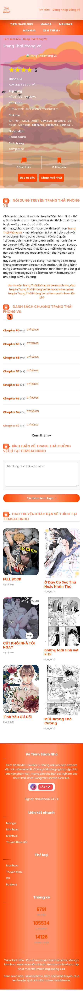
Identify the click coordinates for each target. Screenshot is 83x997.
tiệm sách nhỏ (21, 24)
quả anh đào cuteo (40, 980)
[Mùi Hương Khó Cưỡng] (62, 690)
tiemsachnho (34, 976)
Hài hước (38, 125)
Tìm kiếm (44, 9)
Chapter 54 (14, 412)
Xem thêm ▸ (51, 30)
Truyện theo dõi (16, 842)
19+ (11, 121)
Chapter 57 (14, 371)
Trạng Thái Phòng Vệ (35, 39)
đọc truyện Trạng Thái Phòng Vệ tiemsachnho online (42, 287)
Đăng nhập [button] (60, 10)
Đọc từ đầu (27, 178)
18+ (8, 878)
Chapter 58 (14, 358)
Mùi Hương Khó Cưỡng (58, 721)
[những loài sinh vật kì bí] (62, 621)
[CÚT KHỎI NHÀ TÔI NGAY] (21, 618)
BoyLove (46, 121)
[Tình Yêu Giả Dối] (21, 688)
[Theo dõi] (59, 160)
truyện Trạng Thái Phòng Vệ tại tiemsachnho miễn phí (41, 295)
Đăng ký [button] (74, 10)
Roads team (17, 137)
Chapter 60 (14, 330)
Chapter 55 (14, 398)
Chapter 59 (14, 344)
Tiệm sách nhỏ (12, 39)
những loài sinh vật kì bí (61, 652)
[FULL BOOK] (21, 551)
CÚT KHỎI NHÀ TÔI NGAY (19, 645)
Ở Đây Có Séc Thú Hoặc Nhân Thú (60, 584)
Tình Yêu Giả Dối (17, 716)
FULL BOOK (12, 579)
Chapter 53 (14, 426)
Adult (25, 121)
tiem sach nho (13, 976)
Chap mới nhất (51, 178)
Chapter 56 (14, 385)
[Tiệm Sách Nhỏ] (6, 10)
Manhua (29, 30)
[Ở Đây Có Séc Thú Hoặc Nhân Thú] (62, 553)
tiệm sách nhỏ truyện (58, 976)
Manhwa (66, 24)
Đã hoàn (24, 125)
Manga (46, 24)
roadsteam (62, 980)
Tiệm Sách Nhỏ (15, 765)
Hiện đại (65, 125)
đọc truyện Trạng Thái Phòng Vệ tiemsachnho (38, 285)
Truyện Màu (14, 872)
